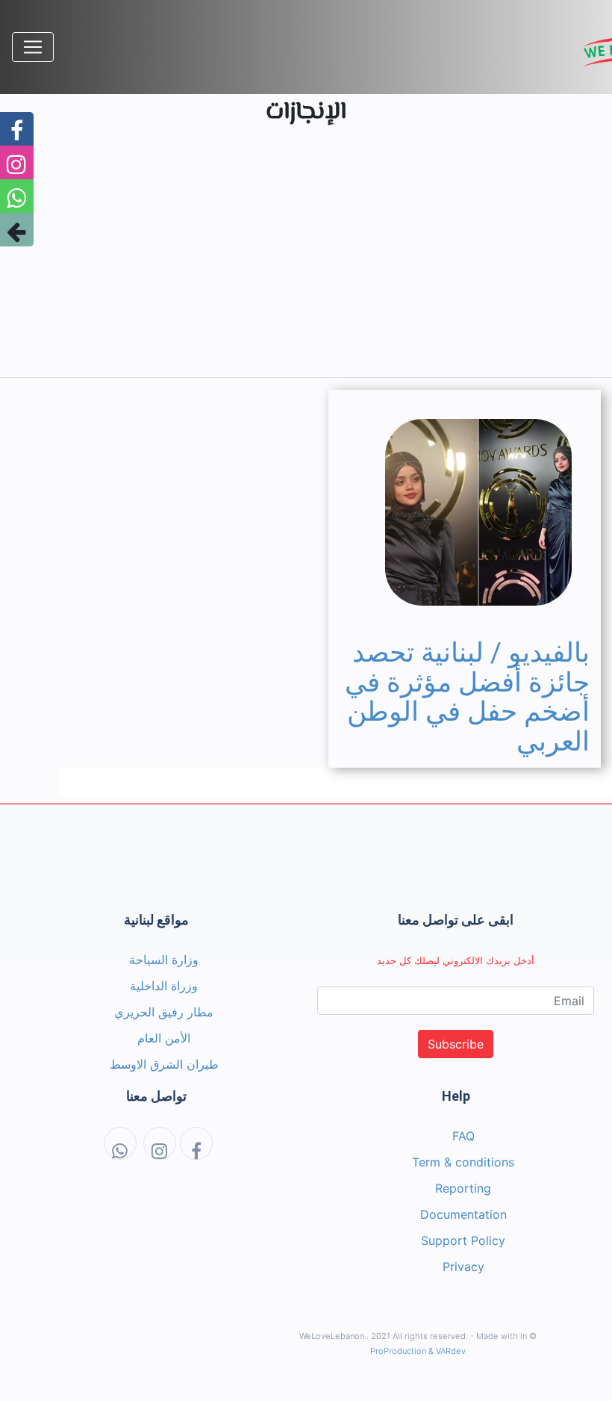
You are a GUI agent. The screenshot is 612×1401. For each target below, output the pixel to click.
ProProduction (398, 1351)
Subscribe (456, 1044)
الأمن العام (163, 1038)
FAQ (463, 1135)
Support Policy (463, 1240)
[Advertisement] (306, 260)
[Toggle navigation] (33, 47)
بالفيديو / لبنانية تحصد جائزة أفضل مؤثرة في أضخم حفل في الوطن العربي (467, 697)
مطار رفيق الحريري (163, 1011)
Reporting (463, 1188)
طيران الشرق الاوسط (164, 1064)
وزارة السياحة (164, 959)
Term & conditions (463, 1162)
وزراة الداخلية (164, 985)
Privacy (463, 1266)
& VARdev (447, 1351)
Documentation (463, 1214)
